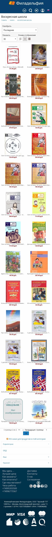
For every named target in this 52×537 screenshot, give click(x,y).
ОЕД (5, 450)
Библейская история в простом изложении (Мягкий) (13, 126)
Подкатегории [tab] (8, 444)
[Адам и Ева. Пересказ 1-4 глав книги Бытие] (13, 262)
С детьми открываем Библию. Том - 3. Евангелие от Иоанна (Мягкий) (39, 333)
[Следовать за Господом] (39, 409)
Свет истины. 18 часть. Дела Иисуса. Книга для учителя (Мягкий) (39, 155)
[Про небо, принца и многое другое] (13, 321)
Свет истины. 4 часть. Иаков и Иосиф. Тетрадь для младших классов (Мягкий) (39, 215)
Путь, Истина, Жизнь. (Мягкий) (13, 67)
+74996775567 (9, 491)
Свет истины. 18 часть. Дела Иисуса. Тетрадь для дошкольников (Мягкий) (13, 185)
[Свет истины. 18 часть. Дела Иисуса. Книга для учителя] (39, 144)
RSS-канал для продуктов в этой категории (27, 439)
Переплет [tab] (6, 463)
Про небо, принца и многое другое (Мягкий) (13, 333)
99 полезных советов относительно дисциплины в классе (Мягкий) (39, 303)
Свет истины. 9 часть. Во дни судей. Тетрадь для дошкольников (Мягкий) (39, 126)
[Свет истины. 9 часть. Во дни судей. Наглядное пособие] (13, 144)
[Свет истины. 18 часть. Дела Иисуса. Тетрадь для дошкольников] (13, 173)
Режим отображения (27, 35)
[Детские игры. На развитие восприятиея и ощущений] (39, 232)
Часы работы (9, 485)
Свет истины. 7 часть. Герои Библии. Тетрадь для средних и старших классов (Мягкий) (13, 244)
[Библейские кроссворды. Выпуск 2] (39, 380)
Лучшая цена (9, 473)
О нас (30, 476)
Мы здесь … (8, 470)
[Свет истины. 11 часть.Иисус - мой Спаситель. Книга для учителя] (13, 203)
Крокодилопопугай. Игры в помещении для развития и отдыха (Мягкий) (39, 274)
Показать (6, 35)
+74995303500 (9, 488)
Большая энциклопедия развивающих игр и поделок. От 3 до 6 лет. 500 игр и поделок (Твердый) (13, 303)
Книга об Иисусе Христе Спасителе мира (39, 362)
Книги (12, 20)
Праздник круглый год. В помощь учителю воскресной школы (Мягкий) (13, 421)
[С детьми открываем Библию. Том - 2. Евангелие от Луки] (13, 350)
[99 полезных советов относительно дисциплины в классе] (39, 291)
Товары (4, 20)
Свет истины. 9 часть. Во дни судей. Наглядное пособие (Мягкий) (13, 155)
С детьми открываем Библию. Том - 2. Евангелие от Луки (13, 362)
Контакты (32, 473)
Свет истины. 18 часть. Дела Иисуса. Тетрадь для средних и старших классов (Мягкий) (39, 185)
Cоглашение (33, 479)
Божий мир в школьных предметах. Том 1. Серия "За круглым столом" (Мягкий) (39, 67)
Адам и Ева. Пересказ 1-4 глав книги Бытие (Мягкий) (13, 274)
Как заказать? (9, 476)
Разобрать (6, 26)
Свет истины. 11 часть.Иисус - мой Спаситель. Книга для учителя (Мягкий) (13, 215)
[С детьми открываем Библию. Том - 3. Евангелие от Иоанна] (39, 321)
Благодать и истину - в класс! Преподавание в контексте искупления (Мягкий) (39, 96)
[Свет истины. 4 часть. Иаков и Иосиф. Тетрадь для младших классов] (39, 203)
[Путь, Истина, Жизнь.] (13, 55)
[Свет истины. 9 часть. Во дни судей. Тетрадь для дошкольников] (39, 114)
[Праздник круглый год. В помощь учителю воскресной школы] (13, 409)
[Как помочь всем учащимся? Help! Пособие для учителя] (13, 85)
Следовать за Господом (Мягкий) (39, 421)
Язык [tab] (5, 457)
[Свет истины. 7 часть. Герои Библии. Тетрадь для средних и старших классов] (13, 232)
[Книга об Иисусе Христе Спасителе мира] (39, 350)
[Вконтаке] (38, 482)
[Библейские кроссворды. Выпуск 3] (13, 380)
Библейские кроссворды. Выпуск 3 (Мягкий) (13, 392)
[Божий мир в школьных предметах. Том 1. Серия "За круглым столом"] (39, 55)
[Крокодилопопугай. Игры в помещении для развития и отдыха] (39, 262)
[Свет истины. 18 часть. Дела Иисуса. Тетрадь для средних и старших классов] (39, 173)
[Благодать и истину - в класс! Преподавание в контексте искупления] (39, 85)
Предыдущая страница (33, 430)
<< (19, 430)
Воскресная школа (24, 20)
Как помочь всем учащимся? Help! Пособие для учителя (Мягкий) (13, 96)
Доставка (32, 470)
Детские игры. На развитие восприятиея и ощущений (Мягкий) (39, 244)
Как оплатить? (9, 479)
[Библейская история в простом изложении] (13, 114)
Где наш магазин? (11, 482)
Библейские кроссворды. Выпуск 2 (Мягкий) (39, 392)
